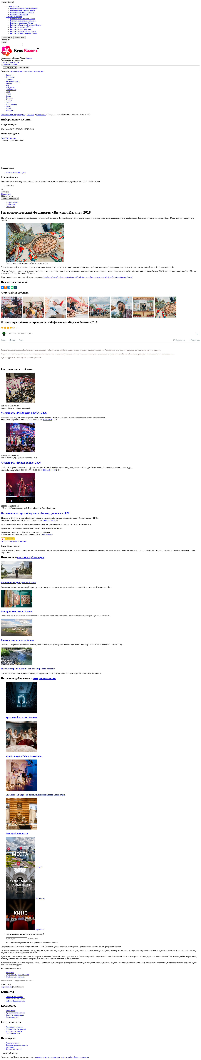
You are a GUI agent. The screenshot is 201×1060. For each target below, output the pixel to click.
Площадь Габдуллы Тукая (16, 173)
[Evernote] (12, 287)
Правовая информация (15, 1015)
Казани (29, 58)
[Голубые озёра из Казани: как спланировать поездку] (16, 664)
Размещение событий (14, 1027)
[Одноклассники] (5, 287)
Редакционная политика (15, 1013)
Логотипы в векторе (14, 1049)
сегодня (13, 71)
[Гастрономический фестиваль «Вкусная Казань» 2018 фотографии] (12, 317)
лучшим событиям (9, 64)
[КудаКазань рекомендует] (20, 898)
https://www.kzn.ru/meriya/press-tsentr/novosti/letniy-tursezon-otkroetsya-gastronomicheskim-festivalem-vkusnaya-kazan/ (87, 277)
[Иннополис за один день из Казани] (16, 578)
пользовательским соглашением (47, 1057)
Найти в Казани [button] (7, 2)
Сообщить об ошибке (14, 997)
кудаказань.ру (6, 987)
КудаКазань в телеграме (15, 977)
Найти (4, 42)
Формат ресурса (12, 1017)
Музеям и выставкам (14, 1031)
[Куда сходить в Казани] (26, 56)
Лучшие (12, 340)
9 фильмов (40, 929)
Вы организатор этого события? (13, 541)
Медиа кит (10, 1047)
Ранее (21, 340)
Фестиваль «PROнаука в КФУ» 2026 (24, 412)
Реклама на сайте (12, 1043)
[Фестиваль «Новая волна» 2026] (100, 438)
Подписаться (33, 939)
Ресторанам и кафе (13, 1033)
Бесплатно (47, 420)
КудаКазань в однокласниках (17, 975)
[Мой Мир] (8, 287)
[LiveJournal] (15, 287)
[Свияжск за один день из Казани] (16, 635)
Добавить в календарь (10, 198)
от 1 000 (49, 520)
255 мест (39, 867)
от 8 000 (49, 470)
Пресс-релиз (10, 1011)
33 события (40, 898)
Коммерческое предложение (17, 1045)
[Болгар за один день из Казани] (16, 607)
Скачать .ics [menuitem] (10, 207)
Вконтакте (10, 973)
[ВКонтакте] (2, 287)
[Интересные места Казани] (20, 867)
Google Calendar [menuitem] (12, 202)
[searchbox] (100, 42)
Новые (3, 340)
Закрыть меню (19, 37)
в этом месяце (38, 71)
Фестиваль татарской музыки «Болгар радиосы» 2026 (35, 513)
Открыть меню (7, 37)
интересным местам (11, 62)
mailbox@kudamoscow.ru (15, 1001)
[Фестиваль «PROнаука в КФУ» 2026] (100, 388)
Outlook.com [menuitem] (10, 205)
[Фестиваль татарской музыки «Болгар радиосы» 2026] (100, 488)
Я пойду (5, 192)
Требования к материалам (16, 1029)
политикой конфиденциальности (75, 1057)
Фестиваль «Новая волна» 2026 (21, 462)
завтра (19, 71)
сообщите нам (46, 534)
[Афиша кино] (20, 929)
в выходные (27, 71)
